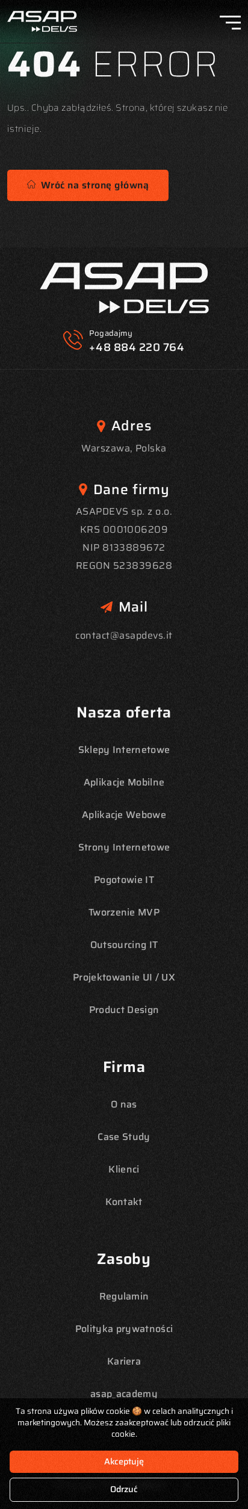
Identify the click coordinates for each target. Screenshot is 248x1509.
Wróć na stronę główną (92, 185)
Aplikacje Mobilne (124, 782)
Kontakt (123, 1201)
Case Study (124, 1136)
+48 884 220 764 (136, 347)
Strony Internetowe (124, 847)
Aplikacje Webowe (124, 814)
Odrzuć (124, 1489)
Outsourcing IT (124, 944)
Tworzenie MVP (124, 912)
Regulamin (124, 1296)
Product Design (124, 1009)
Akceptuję (124, 1461)
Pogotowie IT (124, 879)
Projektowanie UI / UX (124, 977)
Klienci (123, 1169)
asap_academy (124, 1393)
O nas (124, 1104)
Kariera (124, 1361)
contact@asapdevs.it (123, 635)
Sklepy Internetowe (124, 749)
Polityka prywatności (124, 1328)
